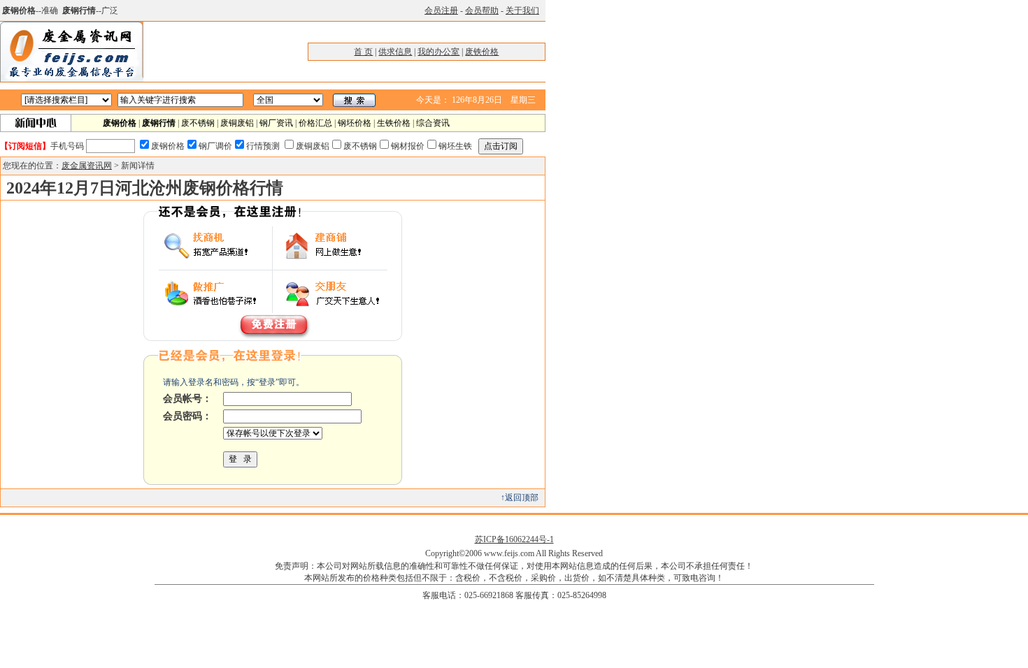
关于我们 (522, 10)
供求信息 (395, 52)
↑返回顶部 (519, 497)
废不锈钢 (198, 123)
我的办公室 (438, 52)
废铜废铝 (237, 123)
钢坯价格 (354, 123)
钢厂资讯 (276, 123)
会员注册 (441, 10)
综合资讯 (433, 123)
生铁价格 (394, 123)
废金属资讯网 (87, 165)
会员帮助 (482, 10)
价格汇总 (315, 123)
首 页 (363, 52)
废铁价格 (482, 52)
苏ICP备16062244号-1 (514, 539)
